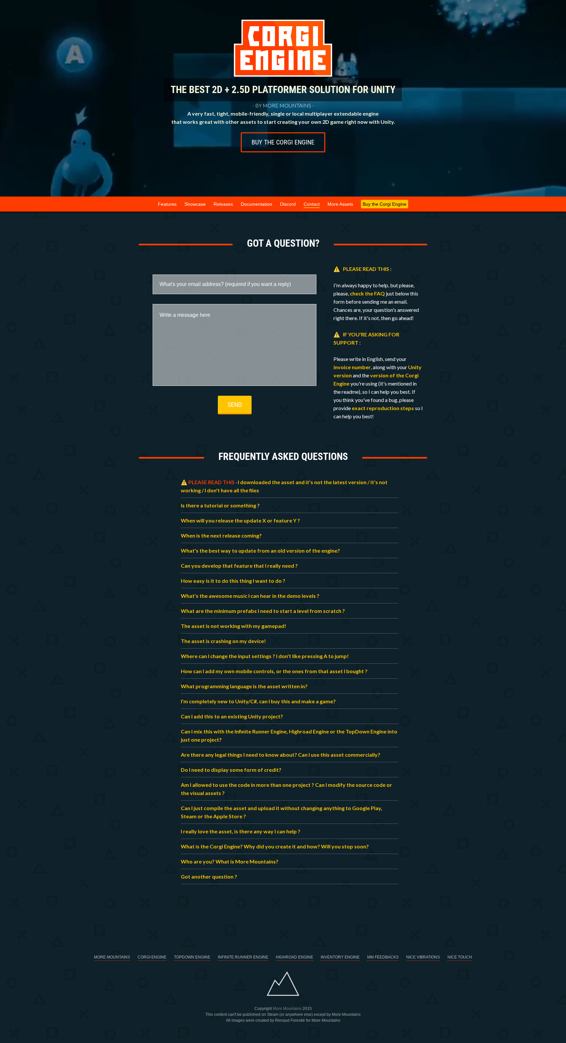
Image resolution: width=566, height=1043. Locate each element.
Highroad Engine (294, 957)
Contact (312, 204)
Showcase (195, 204)
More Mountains (287, 105)
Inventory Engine (340, 957)
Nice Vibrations (423, 957)
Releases (223, 204)
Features (167, 204)
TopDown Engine (192, 957)
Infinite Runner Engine (243, 957)
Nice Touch (459, 957)
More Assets (340, 204)
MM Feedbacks (383, 957)
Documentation (256, 204)
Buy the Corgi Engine (283, 142)
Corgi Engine (152, 957)
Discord (288, 204)
